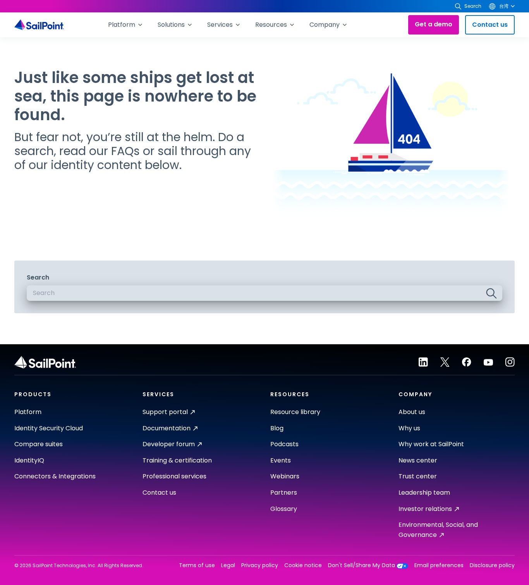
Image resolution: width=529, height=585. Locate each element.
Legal (228, 565)
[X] (445, 362)
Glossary (283, 508)
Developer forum (169, 444)
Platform (27, 411)
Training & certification (177, 460)
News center (417, 460)
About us (411, 411)
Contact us (490, 24)
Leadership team (424, 492)
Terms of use (197, 565)
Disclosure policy (492, 565)
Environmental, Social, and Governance (438, 529)
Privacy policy (259, 565)
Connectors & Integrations (55, 476)
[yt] (488, 362)
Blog (276, 428)
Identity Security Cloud (48, 428)
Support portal (165, 411)
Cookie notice (303, 565)
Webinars (284, 476)
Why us (409, 428)
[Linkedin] (423, 362)
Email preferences (439, 565)
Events (280, 460)
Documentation (167, 428)
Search (38, 277)
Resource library (295, 411)
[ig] (510, 362)
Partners (283, 492)
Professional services (174, 476)
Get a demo (433, 24)
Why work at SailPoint (431, 444)
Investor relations (425, 508)
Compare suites (38, 444)
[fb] (466, 362)
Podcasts (284, 444)
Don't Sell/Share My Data (361, 565)
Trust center (417, 476)
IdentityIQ (29, 460)
